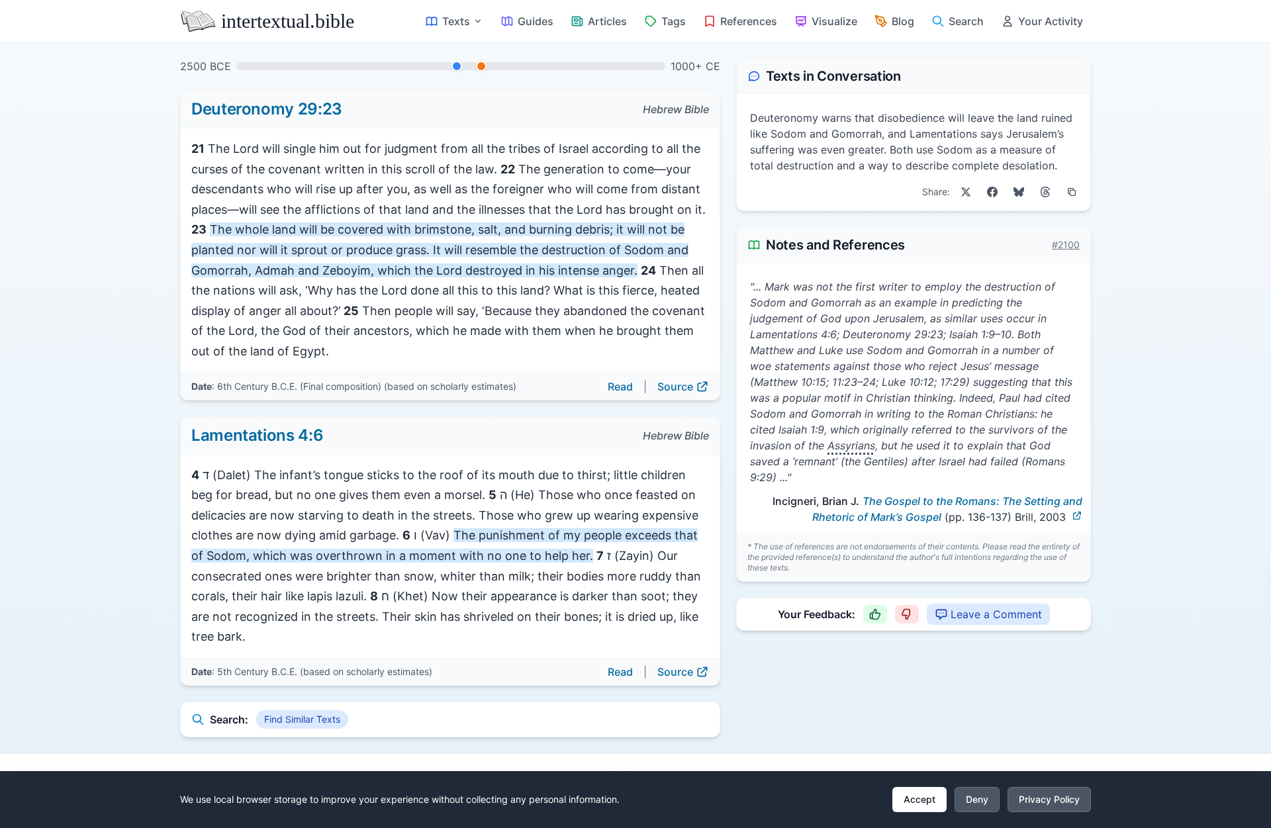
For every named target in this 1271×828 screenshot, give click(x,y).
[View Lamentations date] (481, 66)
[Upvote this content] (875, 614)
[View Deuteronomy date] (456, 66)
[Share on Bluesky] (1018, 192)
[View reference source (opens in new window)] (1077, 515)
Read (620, 386)
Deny (977, 799)
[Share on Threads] (1045, 192)
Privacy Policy (1049, 799)
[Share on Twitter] (965, 192)
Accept (919, 799)
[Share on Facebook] (992, 192)
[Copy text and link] (1071, 192)
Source (675, 386)
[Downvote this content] (907, 614)
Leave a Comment (996, 614)
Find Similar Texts (302, 719)
